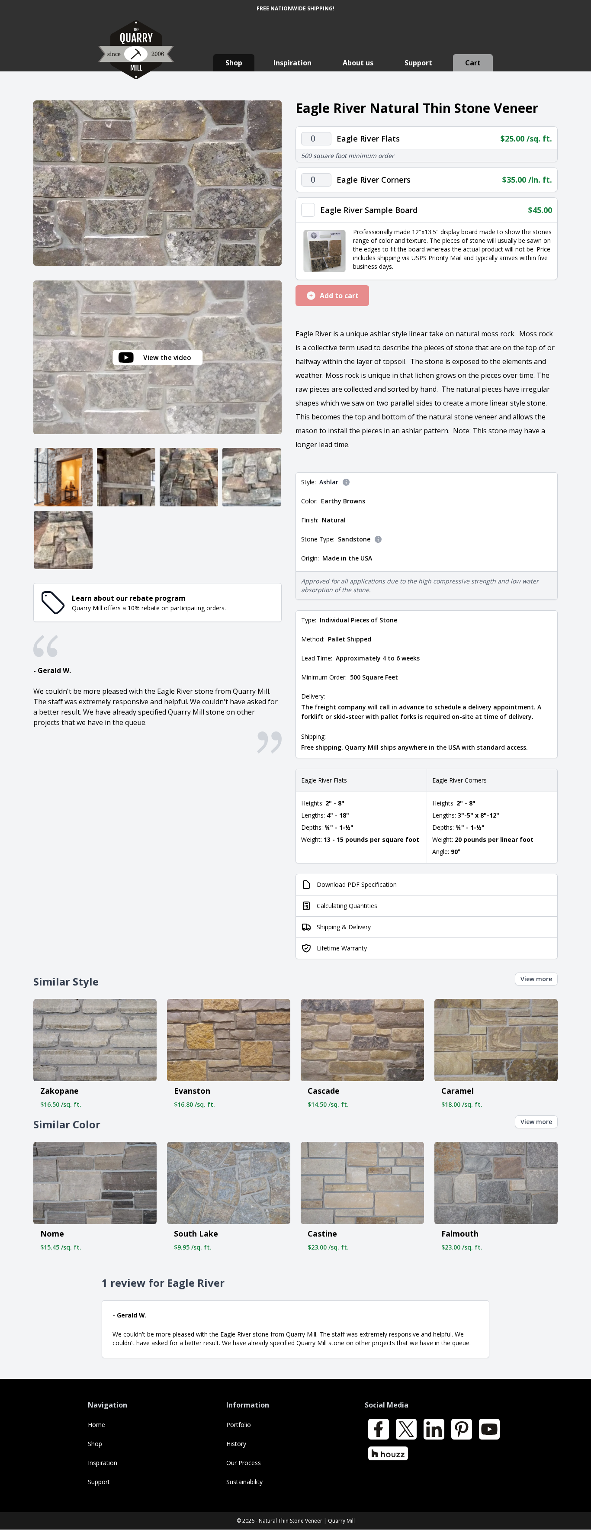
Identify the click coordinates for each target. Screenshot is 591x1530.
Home (96, 1424)
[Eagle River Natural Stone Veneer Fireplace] (126, 477)
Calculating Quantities (347, 906)
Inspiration (292, 63)
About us (358, 63)
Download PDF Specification (357, 884)
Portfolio (238, 1424)
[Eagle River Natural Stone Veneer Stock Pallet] (189, 477)
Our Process (243, 1463)
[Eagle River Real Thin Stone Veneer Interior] (63, 477)
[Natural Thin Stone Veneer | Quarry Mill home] (136, 58)
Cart (473, 63)
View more (536, 979)
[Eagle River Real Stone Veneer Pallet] (63, 540)
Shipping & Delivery (344, 927)
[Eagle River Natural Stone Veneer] (157, 183)
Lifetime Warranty (342, 948)
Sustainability (244, 1482)
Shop (233, 63)
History (236, 1444)
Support (418, 63)
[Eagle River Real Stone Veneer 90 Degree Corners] (252, 477)
